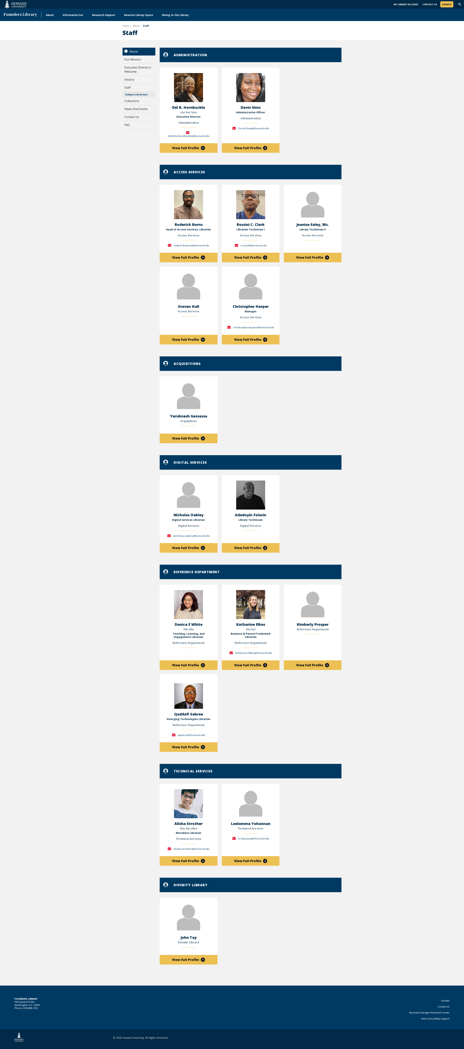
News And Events (136, 109)
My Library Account (406, 4)
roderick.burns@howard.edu (191, 245)
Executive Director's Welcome (137, 69)
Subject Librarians (136, 94)
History (129, 80)
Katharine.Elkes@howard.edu (253, 653)
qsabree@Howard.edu (191, 735)
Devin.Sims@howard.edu (253, 128)
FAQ (127, 125)
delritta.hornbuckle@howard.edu (188, 136)
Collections (131, 101)
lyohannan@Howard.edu (253, 838)
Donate (446, 4)
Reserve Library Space (138, 15)
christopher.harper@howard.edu (253, 327)
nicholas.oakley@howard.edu (191, 536)
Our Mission (132, 59)
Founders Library (20, 15)
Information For (73, 15)
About (50, 15)
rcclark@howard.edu (253, 245)
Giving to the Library (175, 15)
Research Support (103, 15)
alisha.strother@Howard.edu (191, 849)
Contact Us (429, 4)
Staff (127, 88)
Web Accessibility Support (435, 1018)
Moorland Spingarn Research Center (429, 1012)
